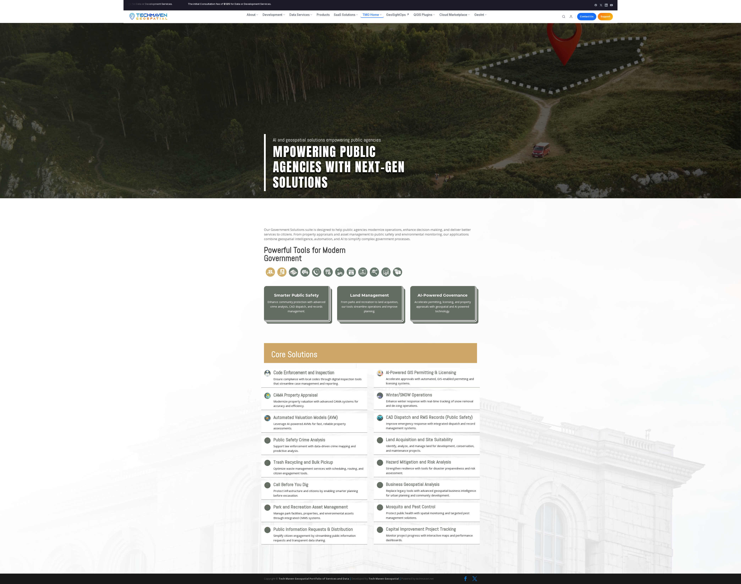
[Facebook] (595, 5)
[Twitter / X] (601, 5)
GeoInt (479, 15)
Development (272, 15)
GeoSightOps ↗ (397, 15)
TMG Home (370, 15)
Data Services (299, 15)
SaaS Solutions (344, 15)
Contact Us (587, 16)
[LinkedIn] (606, 5)
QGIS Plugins (423, 15)
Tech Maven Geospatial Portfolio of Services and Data (314, 578)
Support (605, 16)
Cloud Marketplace (453, 15)
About (251, 15)
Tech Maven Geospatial (384, 578)
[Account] (571, 16)
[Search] (564, 16)
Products (323, 15)
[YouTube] (611, 5)
